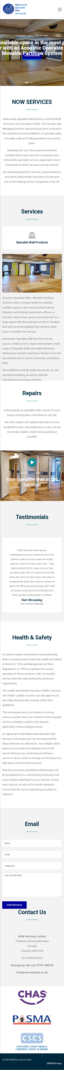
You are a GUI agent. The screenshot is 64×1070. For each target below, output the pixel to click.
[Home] (15, 9)
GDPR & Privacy (54, 1063)
